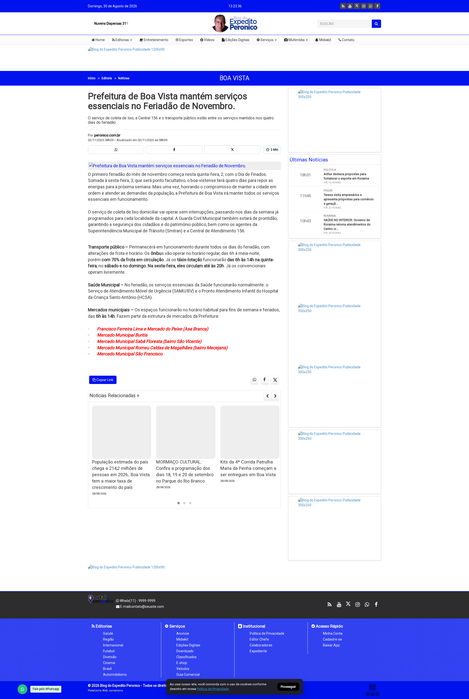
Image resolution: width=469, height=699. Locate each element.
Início (91, 78)
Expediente (258, 651)
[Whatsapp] (370, 6)
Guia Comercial (188, 674)
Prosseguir (288, 687)
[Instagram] (364, 6)
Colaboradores (261, 645)
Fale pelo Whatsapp (46, 689)
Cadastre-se (332, 639)
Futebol (109, 651)
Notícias (123, 78)
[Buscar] (376, 24)
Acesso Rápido (329, 626)
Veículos (182, 669)
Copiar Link (104, 380)
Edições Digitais (237, 40)
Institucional (253, 626)
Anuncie (182, 633)
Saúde (108, 633)
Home (100, 40)
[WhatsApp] (22, 689)
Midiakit (325, 40)
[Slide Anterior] (267, 396)
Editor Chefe (259, 639)
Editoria (107, 78)
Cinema (109, 663)
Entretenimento (155, 40)
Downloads (184, 651)
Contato (347, 40)
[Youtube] (350, 6)
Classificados (186, 657)
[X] (357, 6)
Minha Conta (332, 633)
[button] (178, 503)
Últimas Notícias (309, 160)
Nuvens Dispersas (110, 23)
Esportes (186, 40)
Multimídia (296, 40)
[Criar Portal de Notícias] (372, 690)
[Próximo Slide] (275, 396)
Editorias (122, 40)
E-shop (181, 663)
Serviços (267, 40)
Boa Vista (234, 78)
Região (108, 639)
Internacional (113, 645)
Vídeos (208, 40)
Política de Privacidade (267, 633)
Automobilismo (115, 674)
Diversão (110, 657)
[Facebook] (377, 6)
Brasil (107, 669)
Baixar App (331, 645)
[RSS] (343, 6)
